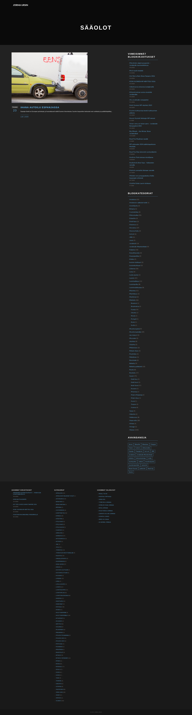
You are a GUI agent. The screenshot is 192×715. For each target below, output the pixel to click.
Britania (132, 209)
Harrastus (132, 228)
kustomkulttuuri (134, 265)
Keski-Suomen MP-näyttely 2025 (140, 105)
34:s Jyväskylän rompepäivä (138, 100)
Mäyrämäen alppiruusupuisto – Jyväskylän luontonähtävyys (140, 64)
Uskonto (132, 414)
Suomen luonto (104, 516)
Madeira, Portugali (105, 496)
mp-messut (133, 335)
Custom (137, 448)
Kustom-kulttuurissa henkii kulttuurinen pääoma (143, 112)
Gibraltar (133, 312)
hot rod (147, 451)
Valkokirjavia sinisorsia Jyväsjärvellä (141, 87)
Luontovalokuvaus (135, 287)
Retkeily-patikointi (135, 366)
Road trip (150, 468)
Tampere (133, 404)
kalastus (131, 458)
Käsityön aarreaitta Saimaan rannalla (141, 170)
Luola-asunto (133, 275)
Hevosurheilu (134, 231)
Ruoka (131, 370)
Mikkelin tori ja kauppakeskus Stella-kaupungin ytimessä (141, 177)
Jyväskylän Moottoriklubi (138, 246)
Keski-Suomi (134, 385)
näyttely (132, 341)
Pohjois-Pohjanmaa (136, 395)
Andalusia (132, 199)
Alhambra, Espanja (105, 522)
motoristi (144, 465)
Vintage (132, 427)
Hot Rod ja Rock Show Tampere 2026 (142, 76)
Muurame (132, 338)
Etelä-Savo (133, 221)
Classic (131, 448)
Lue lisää (25, 117)
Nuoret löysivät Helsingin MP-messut (142, 118)
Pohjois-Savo (133, 351)
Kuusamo (133, 388)
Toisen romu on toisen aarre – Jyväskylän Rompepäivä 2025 (143, 125)
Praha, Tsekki (103, 493)
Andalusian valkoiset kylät (138, 202)
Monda (133, 316)
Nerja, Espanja (103, 508)
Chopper (153, 444)
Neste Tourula (133, 468)
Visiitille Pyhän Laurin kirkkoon (140, 183)
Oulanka (132, 344)
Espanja (133, 309)
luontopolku (132, 461)
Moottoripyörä (134, 329)
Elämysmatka (133, 215)
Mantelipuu (133, 294)
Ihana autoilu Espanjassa (40, 107)
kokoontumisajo (141, 458)
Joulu (131, 240)
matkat (141, 461)
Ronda (133, 322)
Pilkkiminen (133, 348)
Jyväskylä (132, 243)
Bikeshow (145, 444)
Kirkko (131, 259)
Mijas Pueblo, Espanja (106, 510)
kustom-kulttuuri (135, 262)
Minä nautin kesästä (136, 70)
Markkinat (132, 297)
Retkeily (132, 363)
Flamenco (132, 224)
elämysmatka (146, 448)
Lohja (149, 458)
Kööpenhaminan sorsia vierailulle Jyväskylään (140, 93)
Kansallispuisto (134, 253)
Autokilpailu (133, 206)
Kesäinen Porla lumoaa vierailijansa (141, 157)
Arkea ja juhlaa (104, 519)
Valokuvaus (133, 417)
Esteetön (132, 218)
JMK (131, 237)
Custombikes (133, 212)
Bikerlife (137, 444)
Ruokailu (132, 373)
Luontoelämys (134, 281)
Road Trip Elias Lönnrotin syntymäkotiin (143, 152)
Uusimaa (133, 407)
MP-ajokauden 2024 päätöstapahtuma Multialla (142, 145)
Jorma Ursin (20, 5)
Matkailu (132, 300)
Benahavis (134, 303)
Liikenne (132, 268)
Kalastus (132, 250)
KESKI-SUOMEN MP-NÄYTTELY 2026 (142, 81)
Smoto (131, 472)
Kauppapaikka (134, 256)
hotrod (131, 234)
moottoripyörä (149, 461)
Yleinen (132, 430)
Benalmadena (135, 306)
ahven (130, 444)
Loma (131, 272)
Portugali (133, 319)
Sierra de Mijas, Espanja (106, 505)
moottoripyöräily (134, 465)
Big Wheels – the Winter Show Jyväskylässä (140, 132)
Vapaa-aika (133, 420)
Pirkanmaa (134, 391)
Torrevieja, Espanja (105, 502)
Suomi (131, 376)
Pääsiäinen (133, 357)
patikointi (142, 468)
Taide (131, 411)
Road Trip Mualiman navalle (138, 139)
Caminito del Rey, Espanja (107, 513)
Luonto (131, 278)
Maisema (132, 290)
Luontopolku (133, 284)
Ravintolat (132, 360)
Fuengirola (139, 451)
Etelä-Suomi (134, 382)
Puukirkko (132, 354)
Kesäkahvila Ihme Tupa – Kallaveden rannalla (141, 164)
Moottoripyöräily (135, 332)
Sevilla (133, 325)
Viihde (131, 423)
